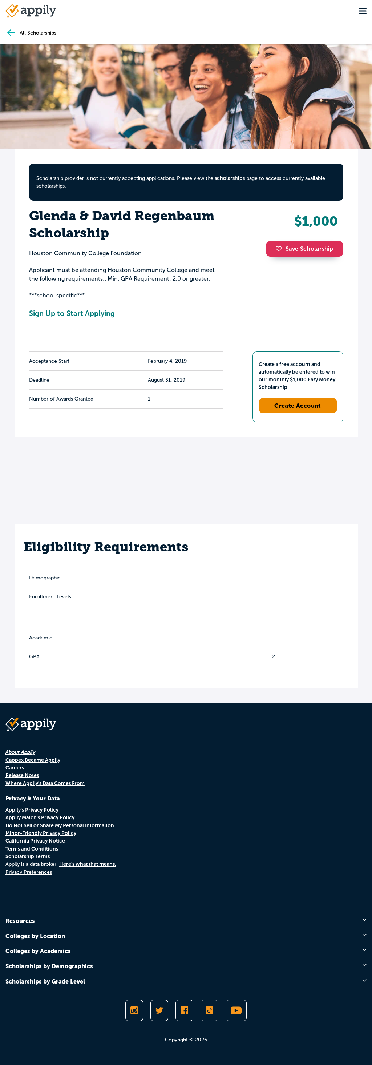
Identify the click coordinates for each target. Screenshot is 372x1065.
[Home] (30, 11)
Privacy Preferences (28, 872)
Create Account (297, 405)
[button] (280, 249)
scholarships (230, 178)
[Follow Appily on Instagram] (134, 1010)
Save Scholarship (309, 249)
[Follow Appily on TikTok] (209, 1010)
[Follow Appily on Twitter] (159, 1010)
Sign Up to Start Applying (72, 313)
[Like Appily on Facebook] (184, 1010)
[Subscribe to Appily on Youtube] (236, 1010)
